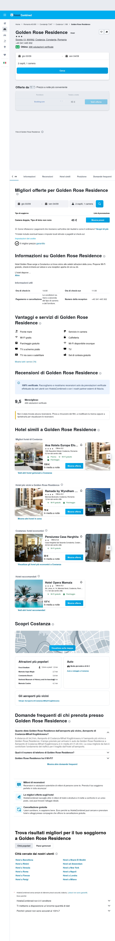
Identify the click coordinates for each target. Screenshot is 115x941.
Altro (17, 275)
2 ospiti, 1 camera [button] (26, 63)
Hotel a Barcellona (24, 859)
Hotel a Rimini (22, 863)
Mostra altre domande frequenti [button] (62, 764)
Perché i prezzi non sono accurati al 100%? (38, 910)
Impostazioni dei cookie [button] (25, 238)
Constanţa (44, 24)
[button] (5, 15)
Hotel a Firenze (23, 875)
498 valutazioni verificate (41, 46)
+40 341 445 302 (24, 43)
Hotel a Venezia (23, 867)
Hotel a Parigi (22, 879)
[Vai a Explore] (4, 47)
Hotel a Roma (22, 871)
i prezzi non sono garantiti (77, 892)
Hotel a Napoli (69, 871)
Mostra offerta (74, 465)
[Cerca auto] (4, 35)
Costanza (59, 24)
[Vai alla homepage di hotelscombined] (21, 15)
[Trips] (4, 55)
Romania (27, 24)
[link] (35, 473)
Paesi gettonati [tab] (43, 845)
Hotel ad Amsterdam (72, 863)
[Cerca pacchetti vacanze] (4, 41)
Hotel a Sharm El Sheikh (74, 859)
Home (18, 24)
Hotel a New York (71, 867)
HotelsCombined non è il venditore (34, 900)
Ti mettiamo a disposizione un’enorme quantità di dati (43, 905)
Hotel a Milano (70, 879)
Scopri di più (102, 229)
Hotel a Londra (70, 875)
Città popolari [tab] (23, 845)
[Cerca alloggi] (4, 29)
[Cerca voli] (4, 23)
